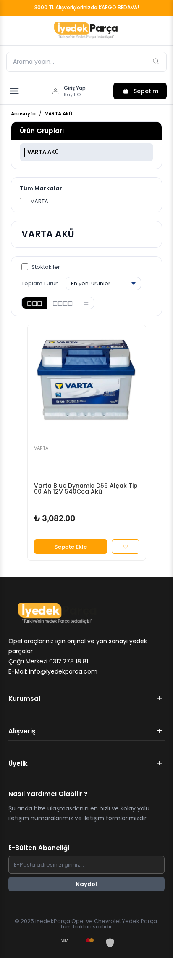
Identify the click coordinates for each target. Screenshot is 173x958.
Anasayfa (23, 113)
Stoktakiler (45, 266)
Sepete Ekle (70, 547)
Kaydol (86, 884)
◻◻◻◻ (62, 302)
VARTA (39, 201)
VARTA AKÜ (58, 113)
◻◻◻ (34, 302)
